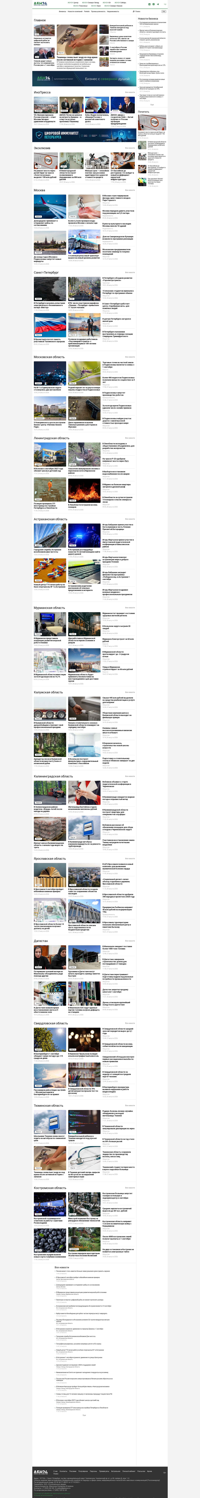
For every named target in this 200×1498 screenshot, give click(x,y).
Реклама (72, 1471)
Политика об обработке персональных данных (52, 1493)
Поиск (137, 11)
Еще (84, 1415)
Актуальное (115, 1471)
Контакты (63, 1471)
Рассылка (141, 1471)
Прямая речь (104, 1471)
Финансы (62, 11)
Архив (149, 1471)
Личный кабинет (128, 1471)
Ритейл (86, 11)
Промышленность (98, 11)
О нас (55, 1471)
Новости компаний (75, 11)
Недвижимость (113, 11)
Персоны (93, 1471)
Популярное (83, 1471)
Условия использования (43, 1495)
